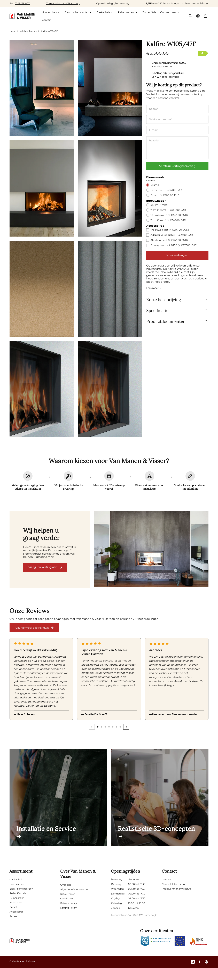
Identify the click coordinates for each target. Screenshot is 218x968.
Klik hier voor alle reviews (32, 627)
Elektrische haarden (21, 888)
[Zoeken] (190, 16)
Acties (13, 916)
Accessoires (17, 911)
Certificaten (67, 898)
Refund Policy (68, 907)
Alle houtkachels (28, 31)
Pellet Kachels (18, 893)
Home (13, 31)
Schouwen (16, 902)
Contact (166, 879)
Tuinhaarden (17, 897)
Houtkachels (17, 884)
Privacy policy (68, 903)
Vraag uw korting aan (42, 567)
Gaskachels (16, 879)
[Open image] (151, 549)
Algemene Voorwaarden (74, 889)
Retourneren (67, 894)
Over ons (65, 884)
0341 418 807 (22, 3)
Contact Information (174, 884)
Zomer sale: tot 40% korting (63, 3)
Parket (13, 907)
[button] (51, 12)
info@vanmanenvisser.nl (176, 888)
